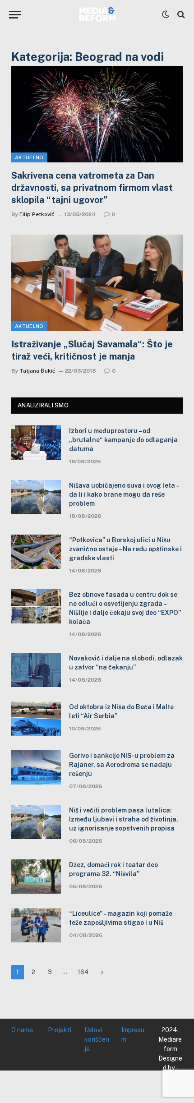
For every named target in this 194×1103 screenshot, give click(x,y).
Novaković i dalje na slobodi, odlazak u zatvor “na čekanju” (126, 663)
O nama (22, 1030)
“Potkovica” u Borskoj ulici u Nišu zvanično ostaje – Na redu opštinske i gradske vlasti (125, 549)
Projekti (59, 1030)
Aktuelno (29, 157)
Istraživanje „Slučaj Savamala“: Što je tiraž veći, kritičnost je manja (92, 350)
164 (83, 972)
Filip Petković (37, 214)
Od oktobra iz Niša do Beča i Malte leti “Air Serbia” (121, 711)
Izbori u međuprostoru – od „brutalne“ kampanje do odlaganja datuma (123, 439)
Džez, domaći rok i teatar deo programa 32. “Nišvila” (113, 869)
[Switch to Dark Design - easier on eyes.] (165, 14)
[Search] (180, 15)
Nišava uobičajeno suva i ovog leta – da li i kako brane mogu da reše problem (124, 494)
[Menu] (15, 15)
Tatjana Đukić (37, 371)
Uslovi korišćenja (96, 1039)
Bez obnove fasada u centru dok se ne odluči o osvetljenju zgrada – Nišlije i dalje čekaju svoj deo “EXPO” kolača (125, 608)
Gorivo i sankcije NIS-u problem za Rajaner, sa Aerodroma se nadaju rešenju (122, 764)
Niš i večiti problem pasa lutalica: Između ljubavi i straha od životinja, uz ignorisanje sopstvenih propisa (123, 819)
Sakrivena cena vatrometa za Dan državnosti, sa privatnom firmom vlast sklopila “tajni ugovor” (92, 187)
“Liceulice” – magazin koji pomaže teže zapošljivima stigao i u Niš (120, 918)
